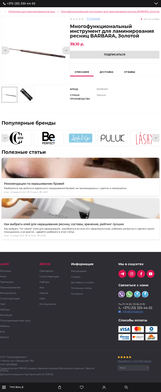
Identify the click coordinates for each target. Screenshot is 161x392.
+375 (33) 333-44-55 (21, 4)
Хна (2, 332)
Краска (4, 337)
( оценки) (134, 361)
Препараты (7, 282)
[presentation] (5, 138)
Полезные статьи (81, 288)
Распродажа (78, 271)
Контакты (77, 294)
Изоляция (6, 315)
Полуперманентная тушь (15, 321)
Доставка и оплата (82, 282)
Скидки (75, 277)
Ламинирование (10, 287)
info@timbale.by (132, 311)
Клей (3, 276)
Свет (3, 304)
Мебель (4, 326)
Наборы (5, 309)
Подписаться (114, 54)
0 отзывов (93, 18)
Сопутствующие (9, 298)
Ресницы (5, 271)
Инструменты (8, 293)
